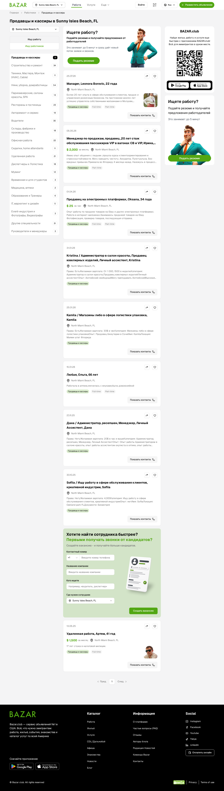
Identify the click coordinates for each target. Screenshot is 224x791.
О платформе (140, 721)
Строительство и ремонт (27, 65)
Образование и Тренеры (26, 195)
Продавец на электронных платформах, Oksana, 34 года (109, 199)
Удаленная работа (23, 156)
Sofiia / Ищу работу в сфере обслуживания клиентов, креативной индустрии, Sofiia (107, 485)
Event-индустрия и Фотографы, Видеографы (27, 213)
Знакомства (93, 754)
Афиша (91, 748)
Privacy (193, 782)
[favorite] (154, 76)
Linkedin (194, 744)
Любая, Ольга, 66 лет (82, 375)
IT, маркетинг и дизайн (25, 203)
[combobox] (73, 558)
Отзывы (137, 734)
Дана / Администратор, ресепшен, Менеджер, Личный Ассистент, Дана (107, 425)
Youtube (194, 733)
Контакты (138, 761)
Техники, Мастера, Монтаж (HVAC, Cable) (28, 75)
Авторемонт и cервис (25, 112)
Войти (141, 4)
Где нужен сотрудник (78, 594)
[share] (147, 76)
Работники (30, 12)
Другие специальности (25, 223)
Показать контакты (140, 115)
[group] (34, 43)
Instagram (195, 721)
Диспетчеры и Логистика (27, 164)
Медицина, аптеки (22, 187)
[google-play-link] (21, 766)
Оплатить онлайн (202, 752)
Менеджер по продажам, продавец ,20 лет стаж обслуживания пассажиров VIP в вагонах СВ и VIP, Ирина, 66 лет (110, 143)
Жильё (91, 728)
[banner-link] (112, 46)
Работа (76, 5)
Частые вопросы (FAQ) (145, 728)
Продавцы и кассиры (25, 57)
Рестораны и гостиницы (26, 105)
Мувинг (16, 172)
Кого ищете (72, 580)
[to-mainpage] (23, 714)
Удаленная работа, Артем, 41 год (91, 634)
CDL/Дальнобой (96, 741)
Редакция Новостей (144, 748)
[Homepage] (18, 5)
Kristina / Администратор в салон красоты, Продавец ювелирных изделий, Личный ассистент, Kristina (107, 258)
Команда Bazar (141, 754)
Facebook (195, 727)
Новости (91, 761)
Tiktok (193, 739)
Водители (17, 120)
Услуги (91, 5)
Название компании (77, 566)
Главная (14, 12)
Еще (103, 5)
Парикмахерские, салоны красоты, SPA (27, 95)
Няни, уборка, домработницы (29, 85)
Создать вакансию (143, 610)
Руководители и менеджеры (29, 231)
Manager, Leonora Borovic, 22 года (92, 84)
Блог (89, 767)
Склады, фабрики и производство (23, 130)
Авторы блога (140, 741)
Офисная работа (21, 140)
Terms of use (207, 782)
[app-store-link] (47, 766)
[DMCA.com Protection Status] (179, 782)
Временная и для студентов (29, 180)
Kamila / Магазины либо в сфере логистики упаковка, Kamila (107, 317)
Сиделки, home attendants (27, 148)
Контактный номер (76, 551)
